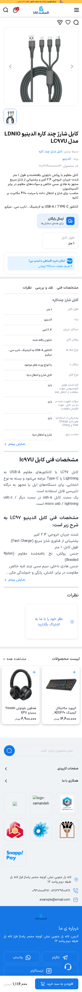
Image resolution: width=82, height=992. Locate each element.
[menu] (76, 10)
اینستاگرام (37, 970)
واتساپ (18, 957)
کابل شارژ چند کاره (51, 151)
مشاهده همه (16, 659)
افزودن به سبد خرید (60, 984)
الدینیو (66, 159)
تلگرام (56, 957)
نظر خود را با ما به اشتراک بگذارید (49, 621)
